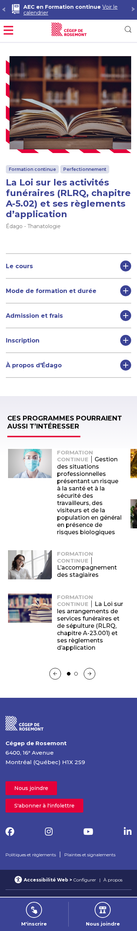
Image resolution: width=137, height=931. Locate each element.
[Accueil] (24, 722)
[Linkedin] (128, 831)
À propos (112, 880)
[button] (8, 29)
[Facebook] (9, 831)
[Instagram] (49, 831)
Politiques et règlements (30, 854)
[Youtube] (88, 831)
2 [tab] (76, 674)
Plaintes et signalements (89, 854)
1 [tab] (69, 674)
